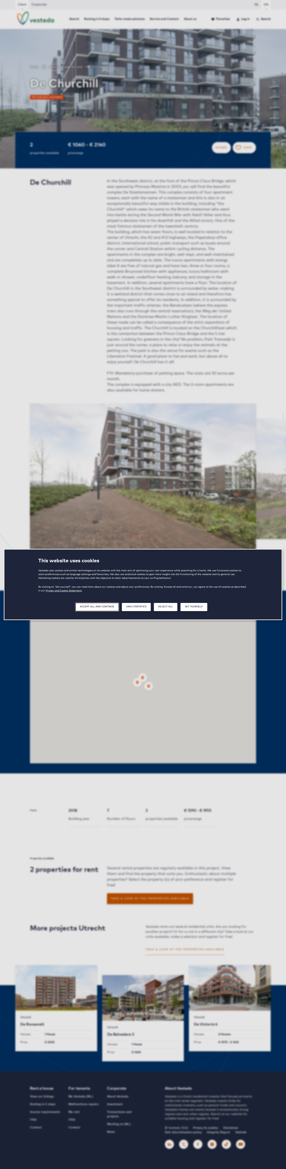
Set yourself (194, 606)
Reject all (165, 606)
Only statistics (136, 606)
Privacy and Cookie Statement (64, 591)
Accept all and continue (97, 606)
